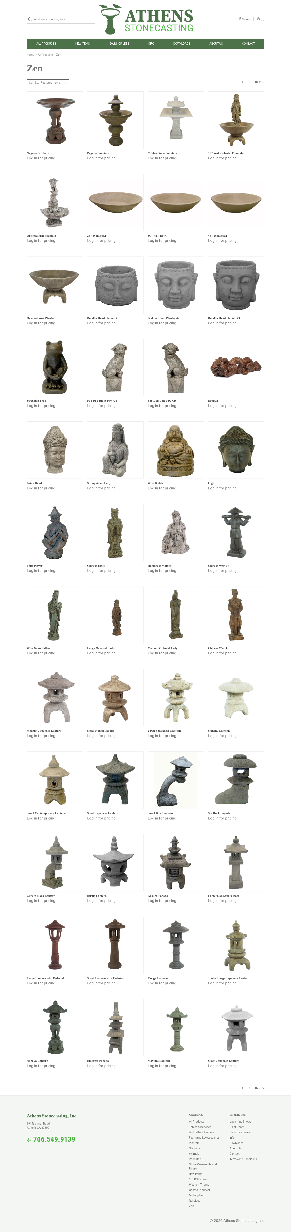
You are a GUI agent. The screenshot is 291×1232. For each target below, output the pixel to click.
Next (258, 82)
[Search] (31, 19)
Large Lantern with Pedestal (45, 978)
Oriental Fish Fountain (41, 235)
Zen (191, 1206)
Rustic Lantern (97, 895)
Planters (194, 1143)
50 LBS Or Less (198, 1179)
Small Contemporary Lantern (46, 813)
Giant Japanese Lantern (223, 1060)
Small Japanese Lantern (102, 813)
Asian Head (34, 483)
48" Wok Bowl (217, 235)
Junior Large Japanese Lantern (228, 978)
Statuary (194, 1148)
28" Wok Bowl (96, 235)
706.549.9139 (54, 1139)
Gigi (211, 483)
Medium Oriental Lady (163, 648)
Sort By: (34, 82)
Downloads (181, 43)
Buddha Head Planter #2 (164, 318)
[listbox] (54, 83)
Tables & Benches (200, 1127)
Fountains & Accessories (204, 1137)
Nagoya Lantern (37, 1060)
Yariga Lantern (158, 978)
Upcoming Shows (240, 1121)
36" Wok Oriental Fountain (225, 153)
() (262, 19)
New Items (195, 1174)
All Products (46, 43)
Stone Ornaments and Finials (203, 1166)
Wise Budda (155, 483)
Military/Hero (197, 1195)
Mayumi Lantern (159, 1060)
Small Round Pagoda (100, 730)
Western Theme (199, 1184)
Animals (194, 1153)
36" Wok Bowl (157, 235)
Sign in (246, 19)
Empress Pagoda (98, 1060)
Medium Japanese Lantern (44, 730)
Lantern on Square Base (223, 895)
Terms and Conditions (243, 1159)
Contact (248, 43)
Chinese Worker (218, 565)
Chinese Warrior (219, 648)
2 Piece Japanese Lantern (164, 730)
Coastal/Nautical (199, 1190)
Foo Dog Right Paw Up (102, 400)
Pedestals (195, 1159)
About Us (216, 43)
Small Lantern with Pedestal (105, 978)
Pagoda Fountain (98, 153)
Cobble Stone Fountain (162, 153)
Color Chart (237, 1127)
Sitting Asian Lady (99, 483)
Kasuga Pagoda (158, 895)
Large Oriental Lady (100, 648)
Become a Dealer (240, 1132)
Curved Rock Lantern (41, 895)
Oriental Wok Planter (41, 318)
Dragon (213, 400)
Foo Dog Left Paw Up (162, 400)
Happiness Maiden (159, 565)
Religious (194, 1200)
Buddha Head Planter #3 (224, 318)
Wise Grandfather (38, 648)
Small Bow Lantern (160, 813)
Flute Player (35, 565)
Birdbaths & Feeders (201, 1132)
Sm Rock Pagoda (219, 813)
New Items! (82, 43)
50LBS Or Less (119, 43)
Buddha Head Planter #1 (103, 318)
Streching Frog (36, 400)
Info (151, 43)
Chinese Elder (96, 565)
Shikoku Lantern (219, 730)
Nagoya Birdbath (38, 153)
